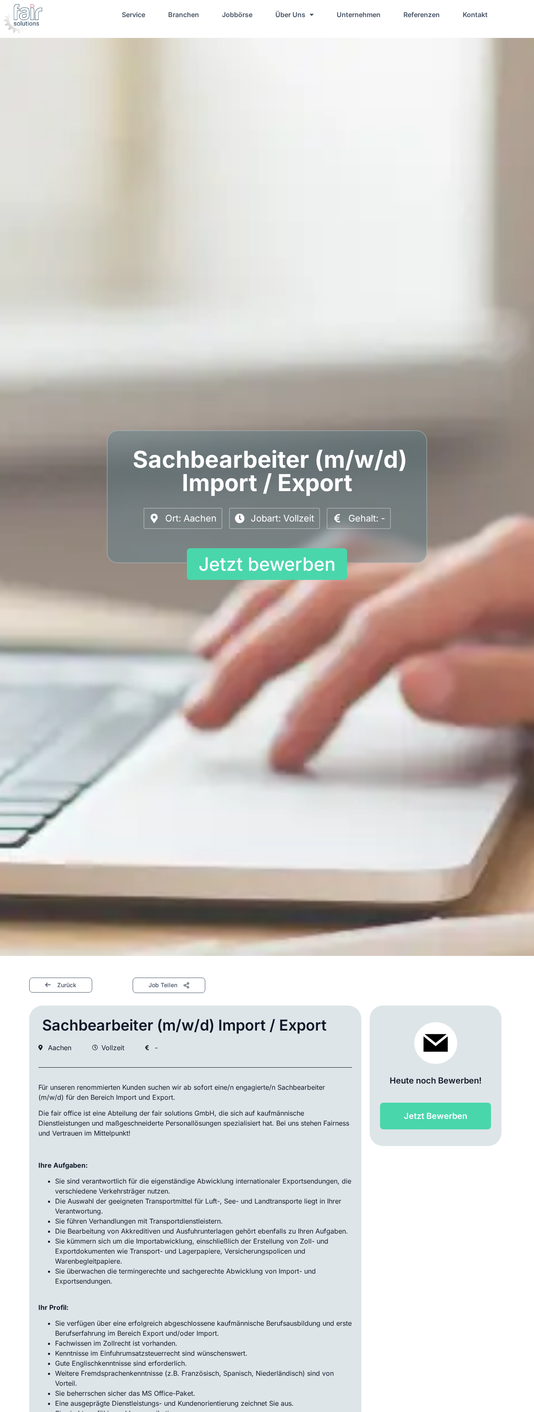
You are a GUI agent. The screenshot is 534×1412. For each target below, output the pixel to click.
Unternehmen (358, 14)
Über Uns (290, 14)
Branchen (183, 14)
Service (133, 14)
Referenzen (421, 14)
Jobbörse (237, 14)
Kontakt (475, 14)
